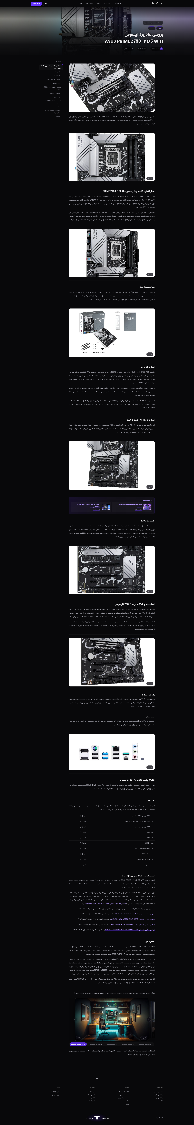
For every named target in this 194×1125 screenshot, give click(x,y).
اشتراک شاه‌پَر (91, 1101)
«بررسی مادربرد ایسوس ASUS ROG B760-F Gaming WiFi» (105, 903)
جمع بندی (58, 116)
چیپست (57, 83)
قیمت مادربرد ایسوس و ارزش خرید (51, 112)
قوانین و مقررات (55, 1092)
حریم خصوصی (56, 1095)
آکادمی (98, 4)
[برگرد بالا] (97, 1078)
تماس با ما (91, 1095)
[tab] (78, 1044)
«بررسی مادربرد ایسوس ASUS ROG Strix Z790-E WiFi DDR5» (133, 919)
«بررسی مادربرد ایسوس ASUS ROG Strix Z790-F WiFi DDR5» (133, 924)
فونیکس (118, 4)
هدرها (59, 107)
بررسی (151, 23)
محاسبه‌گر (108, 4)
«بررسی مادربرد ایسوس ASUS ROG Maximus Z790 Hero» (134, 914)
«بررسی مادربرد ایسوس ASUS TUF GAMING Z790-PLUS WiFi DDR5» (130, 930)
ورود (45, 3)
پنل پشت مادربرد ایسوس (53, 102)
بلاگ (81, 4)
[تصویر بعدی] (148, 1019)
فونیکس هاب (159, 1095)
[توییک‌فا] (157, 3)
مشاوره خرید (89, 4)
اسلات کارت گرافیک (53, 80)
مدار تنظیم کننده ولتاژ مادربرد (51, 67)
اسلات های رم (57, 76)
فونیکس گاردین (158, 1092)
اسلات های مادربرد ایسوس (52, 88)
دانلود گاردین (36, 3)
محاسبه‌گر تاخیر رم (123, 1098)
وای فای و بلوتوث (55, 93)
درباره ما (92, 1092)
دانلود (161, 1101)
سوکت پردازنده (57, 72)
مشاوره (127, 1104)
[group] (112, 88)
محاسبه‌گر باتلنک (124, 1092)
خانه (161, 23)
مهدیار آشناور (156, 49)
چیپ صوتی (57, 97)
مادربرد (146, 23)
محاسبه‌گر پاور (124, 1095)
